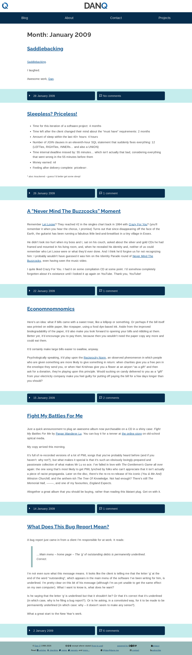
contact (135, 650)
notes (64, 650)
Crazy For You (138, 224)
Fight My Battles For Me (55, 416)
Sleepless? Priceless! (52, 114)
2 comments (111, 397)
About (69, 18)
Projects (165, 18)
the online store (132, 433)
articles (42, 650)
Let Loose (48, 224)
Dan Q (38, 646)
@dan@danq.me (110, 650)
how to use (97, 646)
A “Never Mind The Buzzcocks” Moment (74, 211)
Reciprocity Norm (95, 357)
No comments (112, 95)
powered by (123, 646)
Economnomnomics (51, 309)
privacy (156, 646)
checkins (53, 650)
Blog (24, 18)
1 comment (110, 193)
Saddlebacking (45, 48)
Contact (116, 18)
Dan (51, 78)
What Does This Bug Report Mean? (68, 526)
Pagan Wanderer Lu (69, 433)
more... (86, 650)
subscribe (156, 650)
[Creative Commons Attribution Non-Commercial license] (68, 646)
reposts (74, 650)
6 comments (111, 630)
